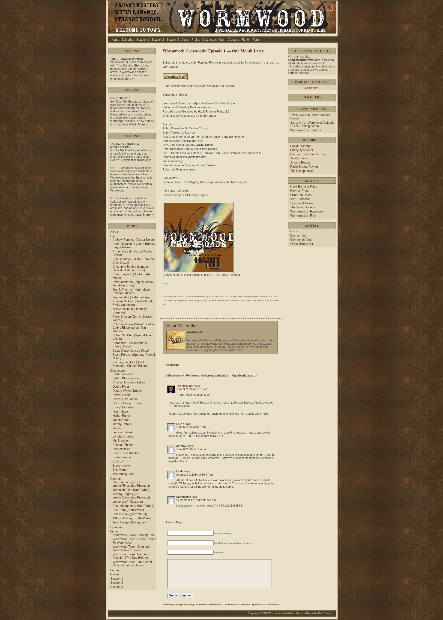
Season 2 (157, 39)
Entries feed (298, 235)
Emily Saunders (123, 407)
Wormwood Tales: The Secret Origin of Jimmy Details (132, 563)
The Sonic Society (302, 207)
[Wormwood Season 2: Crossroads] (198, 272)
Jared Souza (298, 158)
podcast (258, 296)
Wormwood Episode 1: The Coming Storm (312, 124)
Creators (233, 39)
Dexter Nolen (121, 395)
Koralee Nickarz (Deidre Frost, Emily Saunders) (133, 303)
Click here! (312, 88)
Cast (222, 39)
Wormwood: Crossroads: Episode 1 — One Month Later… (215, 51)
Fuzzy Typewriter (301, 150)
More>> (129, 78)
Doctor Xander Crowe (127, 403)
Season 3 (172, 39)
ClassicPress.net (301, 244)
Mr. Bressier (121, 440)
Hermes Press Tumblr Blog (308, 154)
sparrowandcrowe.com (304, 60)
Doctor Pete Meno (125, 399)
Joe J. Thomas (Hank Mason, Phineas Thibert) (132, 291)
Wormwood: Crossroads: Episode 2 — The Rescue (251, 604)
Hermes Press (299, 190)
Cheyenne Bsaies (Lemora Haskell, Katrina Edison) (130, 268)
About (185, 39)
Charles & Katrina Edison (129, 382)
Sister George (122, 457)
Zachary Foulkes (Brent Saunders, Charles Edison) (130, 364)
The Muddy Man (123, 474)
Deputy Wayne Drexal (127, 390)
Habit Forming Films (303, 186)
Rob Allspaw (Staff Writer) (130, 514)
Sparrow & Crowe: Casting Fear (134, 535)
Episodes (128, 39)
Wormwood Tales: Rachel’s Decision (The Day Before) (131, 556)
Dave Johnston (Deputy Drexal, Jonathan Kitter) (133, 283)
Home (115, 39)
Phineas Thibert (123, 445)
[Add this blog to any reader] (329, 10)
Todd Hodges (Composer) (130, 522)
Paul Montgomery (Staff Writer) (133, 506)
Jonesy (117, 428)
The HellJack (184, 386)
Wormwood (193, 296)
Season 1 (142, 39)
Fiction (245, 39)
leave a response (242, 300)
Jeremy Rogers (300, 162)
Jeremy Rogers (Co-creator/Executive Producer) (131, 495)
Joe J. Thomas (300, 199)
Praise (196, 39)
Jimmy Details (122, 424)
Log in (294, 231)
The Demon (120, 469)
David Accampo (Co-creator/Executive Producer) (131, 483)
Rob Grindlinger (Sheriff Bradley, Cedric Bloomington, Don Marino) (134, 327)
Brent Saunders (123, 374)
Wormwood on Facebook (306, 211)
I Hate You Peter (301, 195)
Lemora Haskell (123, 432)
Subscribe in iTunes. (175, 94)
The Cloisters (325, 613)
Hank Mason (121, 411)
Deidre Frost (121, 386)
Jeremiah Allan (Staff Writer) (131, 490)
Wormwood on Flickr (303, 215)
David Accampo (300, 146)
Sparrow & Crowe (301, 203)
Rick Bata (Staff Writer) (128, 510)
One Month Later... (128, 101)
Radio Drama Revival (304, 166)
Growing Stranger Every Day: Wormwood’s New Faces (193, 604)
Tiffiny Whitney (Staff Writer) (132, 518)
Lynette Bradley (123, 436)
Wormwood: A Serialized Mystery (286, 613)
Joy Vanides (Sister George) (131, 297)
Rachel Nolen (121, 449)
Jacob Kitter (121, 420)
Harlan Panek (122, 415)
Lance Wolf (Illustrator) (128, 501)
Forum (257, 39)
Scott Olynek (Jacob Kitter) (131, 350)
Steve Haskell (122, 465)
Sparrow (118, 461)
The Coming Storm (129, 65)
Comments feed (300, 239)
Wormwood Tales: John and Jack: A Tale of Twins (131, 548)
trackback (259, 300)
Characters (209, 39)
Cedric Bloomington (126, 378)
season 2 (267, 296)
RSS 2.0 (216, 300)
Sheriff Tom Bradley (126, 453)
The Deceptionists (302, 171)
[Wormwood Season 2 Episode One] (175, 79)
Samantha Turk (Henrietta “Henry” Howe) (130, 344)
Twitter (311, 97)
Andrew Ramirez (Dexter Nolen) (134, 239)
